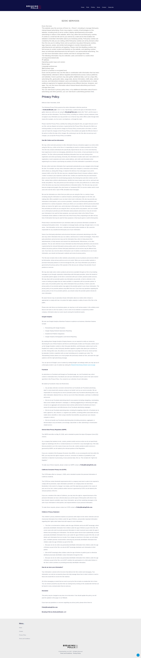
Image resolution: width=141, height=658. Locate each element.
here (87, 53)
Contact (104, 7)
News (98, 7)
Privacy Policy (22, 635)
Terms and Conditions (24, 638)
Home (82, 7)
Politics (93, 7)
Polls (87, 7)
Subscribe (111, 7)
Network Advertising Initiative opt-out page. (83, 365)
